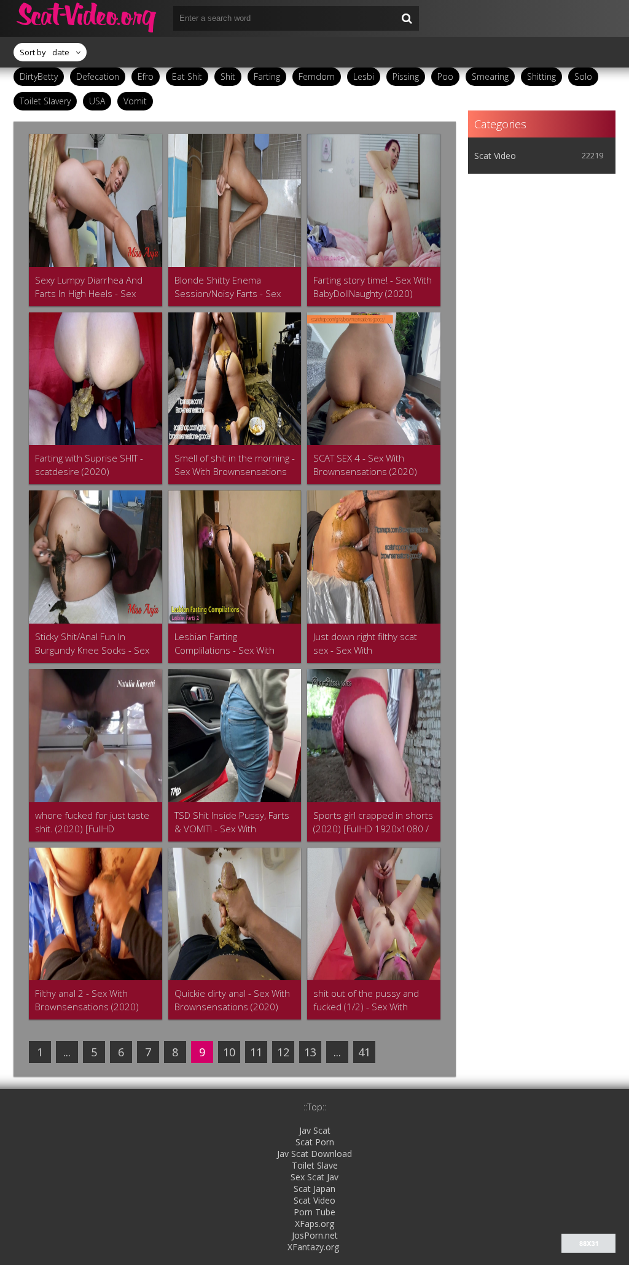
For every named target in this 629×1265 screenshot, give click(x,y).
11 (256, 1052)
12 (283, 1052)
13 (310, 1052)
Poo (445, 76)
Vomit (135, 101)
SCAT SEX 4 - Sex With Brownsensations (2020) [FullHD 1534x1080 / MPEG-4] (371, 465)
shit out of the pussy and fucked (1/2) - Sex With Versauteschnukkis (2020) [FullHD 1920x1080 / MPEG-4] (371, 1000)
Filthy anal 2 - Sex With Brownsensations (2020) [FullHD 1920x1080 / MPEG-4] (92, 1000)
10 (229, 1052)
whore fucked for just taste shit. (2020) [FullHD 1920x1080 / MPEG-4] (92, 822)
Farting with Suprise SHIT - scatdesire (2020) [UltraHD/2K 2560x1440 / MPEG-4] (89, 465)
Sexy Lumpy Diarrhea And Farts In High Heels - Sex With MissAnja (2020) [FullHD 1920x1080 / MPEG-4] (94, 287)
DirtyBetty (39, 76)
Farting (267, 76)
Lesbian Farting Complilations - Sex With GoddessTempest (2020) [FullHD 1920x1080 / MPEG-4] (232, 643)
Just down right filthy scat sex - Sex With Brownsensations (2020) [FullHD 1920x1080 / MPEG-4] (371, 643)
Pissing (406, 76)
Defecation (97, 76)
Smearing (490, 76)
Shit (228, 76)
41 (364, 1052)
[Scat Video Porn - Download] (87, 18)
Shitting (541, 76)
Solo (583, 76)
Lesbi (363, 76)
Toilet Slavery (45, 101)
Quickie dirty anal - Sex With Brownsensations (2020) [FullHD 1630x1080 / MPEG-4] (232, 1000)
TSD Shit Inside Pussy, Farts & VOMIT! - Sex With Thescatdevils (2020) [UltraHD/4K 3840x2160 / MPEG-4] (231, 822)
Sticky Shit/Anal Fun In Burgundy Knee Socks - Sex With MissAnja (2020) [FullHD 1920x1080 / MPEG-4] (94, 643)
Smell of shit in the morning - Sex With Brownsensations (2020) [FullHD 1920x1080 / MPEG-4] (234, 465)
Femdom (317, 76)
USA (97, 101)
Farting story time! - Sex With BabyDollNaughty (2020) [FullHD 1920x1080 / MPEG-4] (372, 287)
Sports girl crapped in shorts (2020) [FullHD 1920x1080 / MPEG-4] (373, 822)
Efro (146, 76)
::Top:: (314, 1107)
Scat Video (495, 155)
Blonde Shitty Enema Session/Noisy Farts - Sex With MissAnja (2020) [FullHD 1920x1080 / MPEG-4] (234, 287)
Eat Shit (187, 76)
